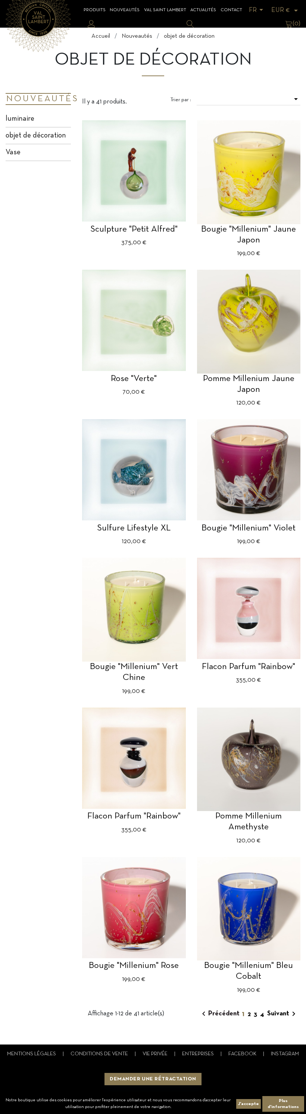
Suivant (282, 1013)
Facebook (242, 1054)
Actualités (203, 10)
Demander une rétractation (153, 1079)
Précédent (219, 1013)
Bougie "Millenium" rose (134, 966)
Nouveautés (125, 10)
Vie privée (156, 1054)
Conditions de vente (100, 1054)
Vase (13, 152)
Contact (231, 10)
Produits (95, 10)
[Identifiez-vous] (91, 24)
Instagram (285, 1054)
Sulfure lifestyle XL (134, 528)
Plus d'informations (283, 1104)
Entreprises (198, 1054)
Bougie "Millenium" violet (249, 528)
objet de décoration (36, 135)
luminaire (20, 118)
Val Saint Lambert (165, 10)
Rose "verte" (134, 379)
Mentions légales (32, 1054)
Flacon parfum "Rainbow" (248, 667)
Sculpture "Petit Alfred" (134, 229)
